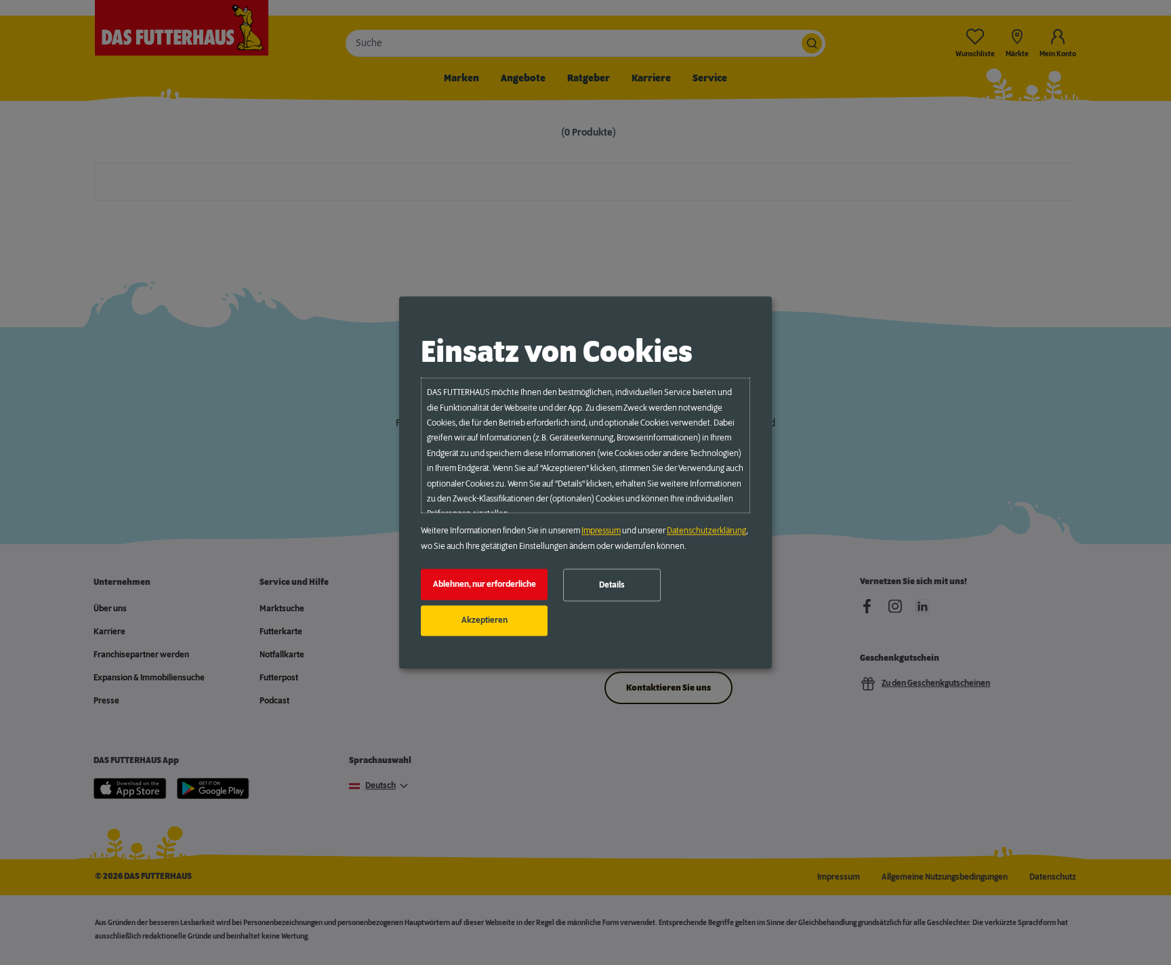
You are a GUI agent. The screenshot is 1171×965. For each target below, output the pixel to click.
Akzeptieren (484, 620)
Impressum (601, 531)
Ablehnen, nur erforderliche (484, 584)
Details (612, 585)
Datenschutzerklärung (706, 531)
